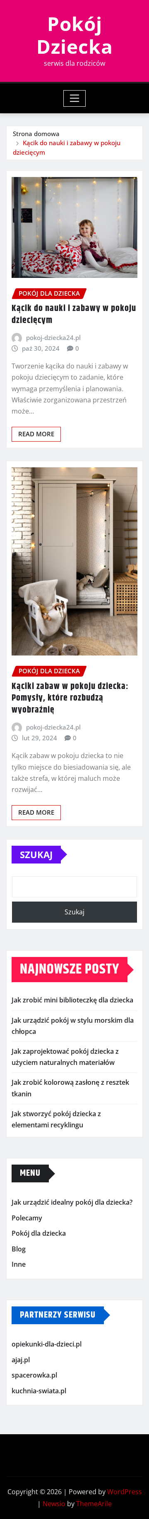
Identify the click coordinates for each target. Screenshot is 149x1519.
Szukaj (36, 854)
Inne (19, 1264)
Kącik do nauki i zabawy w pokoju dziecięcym (74, 314)
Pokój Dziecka (74, 35)
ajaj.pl (21, 1359)
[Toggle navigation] (74, 98)
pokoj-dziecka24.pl (53, 337)
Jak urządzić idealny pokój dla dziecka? (72, 1202)
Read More (36, 434)
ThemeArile (94, 1503)
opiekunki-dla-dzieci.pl (47, 1344)
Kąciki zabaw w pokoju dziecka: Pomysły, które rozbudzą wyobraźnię (70, 698)
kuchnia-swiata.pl (39, 1390)
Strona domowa (36, 133)
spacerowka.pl (34, 1375)
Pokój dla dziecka (39, 1233)
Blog (19, 1248)
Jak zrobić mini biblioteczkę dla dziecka (72, 1000)
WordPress (124, 1491)
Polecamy (27, 1217)
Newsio (54, 1503)
